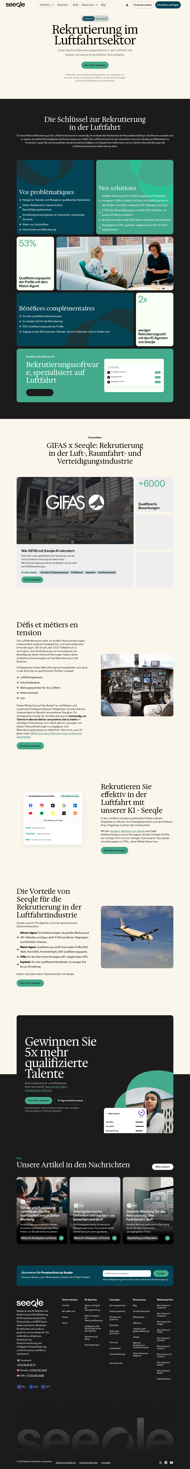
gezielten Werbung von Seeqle (127, 831)
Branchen (63, 4)
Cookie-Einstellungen (88, 1462)
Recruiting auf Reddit (163, 1371)
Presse (65, 1317)
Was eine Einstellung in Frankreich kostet (141, 1345)
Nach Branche (116, 1363)
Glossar (136, 1337)
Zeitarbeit (114, 1325)
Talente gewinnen (117, 1311)
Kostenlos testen (143, 4)
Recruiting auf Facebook (163, 1306)
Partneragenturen (118, 1305)
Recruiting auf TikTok (163, 1330)
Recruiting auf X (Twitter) (164, 1355)
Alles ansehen (163, 1166)
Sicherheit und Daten (91, 1337)
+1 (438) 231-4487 (37, 1370)
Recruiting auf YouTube (163, 1347)
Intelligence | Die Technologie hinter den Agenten (93, 1328)
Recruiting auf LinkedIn (163, 1339)
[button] (47, 5)
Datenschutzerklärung (66, 1462)
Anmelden (106, 1462)
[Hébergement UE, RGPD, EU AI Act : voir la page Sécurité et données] (33, 1385)
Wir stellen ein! (68, 1311)
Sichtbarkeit (115, 1348)
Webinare (137, 1323)
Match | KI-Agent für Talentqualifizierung (94, 1318)
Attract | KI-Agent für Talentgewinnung (92, 1307)
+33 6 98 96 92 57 (26, 1364)
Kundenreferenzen (141, 1311)
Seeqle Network (164, 1378)
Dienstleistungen (92, 1345)
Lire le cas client (32, 579)
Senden (161, 1273)
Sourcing (114, 1342)
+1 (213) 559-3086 (34, 1375)
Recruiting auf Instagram (163, 1314)
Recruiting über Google (164, 1322)
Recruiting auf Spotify (163, 1363)
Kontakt (65, 1305)
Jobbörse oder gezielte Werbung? (141, 1329)
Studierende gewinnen (115, 1318)
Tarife (75, 4)
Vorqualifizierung (117, 1354)
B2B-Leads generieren (114, 1332)
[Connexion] (127, 4)
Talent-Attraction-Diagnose (141, 1354)
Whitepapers (139, 1317)
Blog (103, 4)
